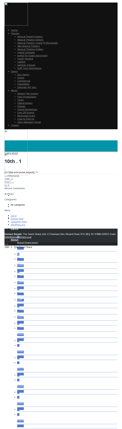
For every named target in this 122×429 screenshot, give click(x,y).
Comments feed (19, 221)
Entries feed (17, 218)
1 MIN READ (11, 153)
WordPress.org (18, 224)
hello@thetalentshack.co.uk (17, 237)
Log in (14, 215)
